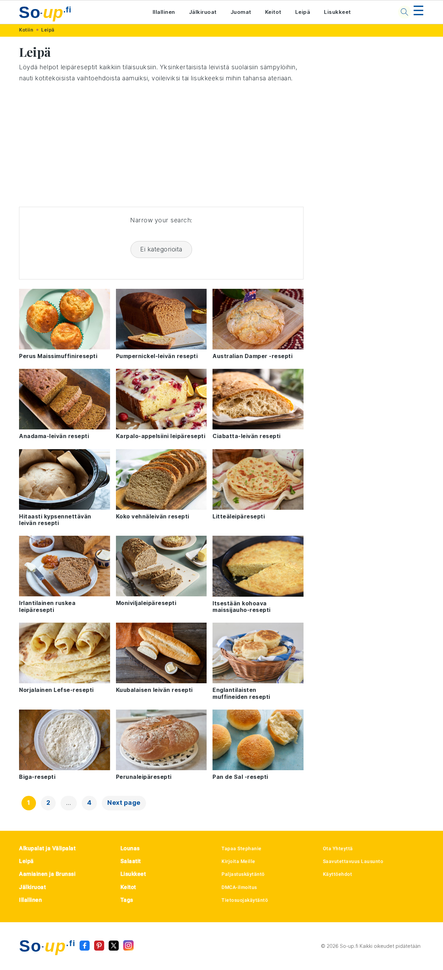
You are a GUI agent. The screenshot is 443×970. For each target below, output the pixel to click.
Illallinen (164, 12)
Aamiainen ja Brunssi (47, 874)
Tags (126, 900)
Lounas (130, 848)
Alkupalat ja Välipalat (47, 848)
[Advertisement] (161, 145)
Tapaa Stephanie (242, 848)
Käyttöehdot (337, 874)
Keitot (273, 12)
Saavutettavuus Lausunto (353, 861)
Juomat (240, 12)
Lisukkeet (337, 12)
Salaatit (130, 861)
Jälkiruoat (203, 12)
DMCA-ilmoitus (239, 887)
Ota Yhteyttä (338, 848)
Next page (124, 802)
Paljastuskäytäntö (243, 874)
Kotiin (26, 30)
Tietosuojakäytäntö (245, 900)
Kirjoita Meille (238, 861)
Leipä (302, 12)
